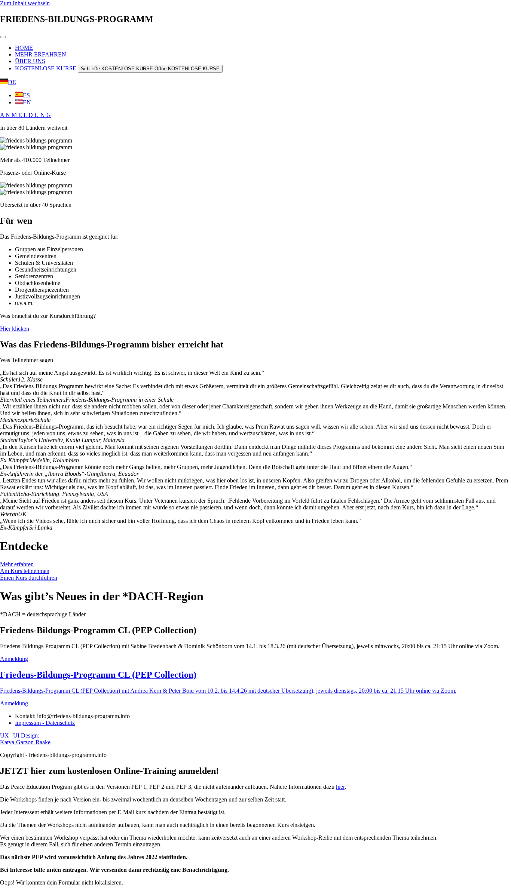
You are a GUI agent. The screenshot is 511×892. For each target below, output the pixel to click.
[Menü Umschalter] (3, 37)
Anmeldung (14, 659)
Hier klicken (14, 328)
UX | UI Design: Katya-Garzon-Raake (25, 738)
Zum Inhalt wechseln (25, 3)
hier (340, 787)
